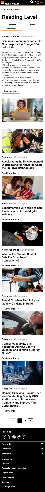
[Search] (31, 1)
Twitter (6, 435)
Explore (33, 25)
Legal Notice (7, 472)
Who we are (7, 459)
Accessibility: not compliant (14, 468)
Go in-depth (28, 36)
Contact (5, 463)
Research (7, 157)
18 (26, 421)
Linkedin (25, 435)
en (38, 2)
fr (35, 2)
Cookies (5, 481)
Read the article (11, 91)
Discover (12, 25)
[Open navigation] (41, 2)
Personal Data (8, 477)
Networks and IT (10, 36)
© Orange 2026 (8, 486)
